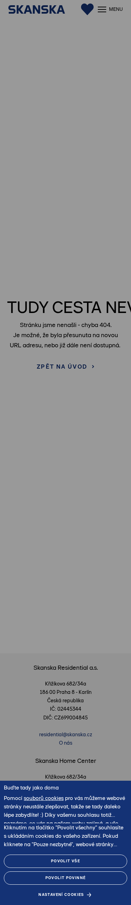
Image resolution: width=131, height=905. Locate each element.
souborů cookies (44, 798)
